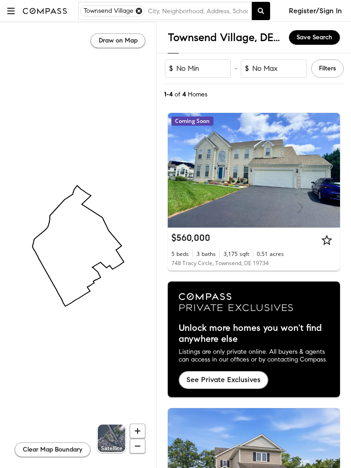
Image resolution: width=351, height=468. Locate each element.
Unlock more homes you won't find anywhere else (250, 334)
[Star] (326, 240)
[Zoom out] (137, 446)
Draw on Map (118, 40)
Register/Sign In (315, 10)
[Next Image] (329, 170)
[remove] (139, 11)
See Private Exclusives (223, 379)
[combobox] (197, 11)
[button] (11, 10)
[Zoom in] (137, 431)
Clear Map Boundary (52, 449)
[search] (261, 11)
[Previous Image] (178, 170)
